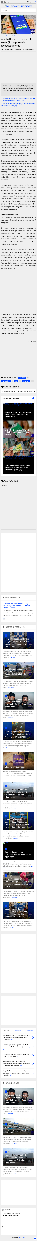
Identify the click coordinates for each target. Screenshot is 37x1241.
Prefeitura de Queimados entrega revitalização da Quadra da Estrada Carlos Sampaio (16, 605)
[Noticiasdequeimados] (11, 2)
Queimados (8, 35)
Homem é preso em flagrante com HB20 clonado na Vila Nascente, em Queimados (18, 734)
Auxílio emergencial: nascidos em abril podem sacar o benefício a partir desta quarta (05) (17, 468)
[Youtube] (5, 2)
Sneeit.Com (22, 1237)
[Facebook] (2, 2)
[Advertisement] (17, 67)
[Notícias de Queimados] (18, 6)
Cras (15, 35)
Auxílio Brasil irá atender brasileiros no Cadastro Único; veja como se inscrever (18, 432)
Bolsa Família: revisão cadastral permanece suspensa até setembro (18, 451)
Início (2, 35)
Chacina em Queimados (15, 767)
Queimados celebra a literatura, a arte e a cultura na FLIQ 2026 (18, 854)
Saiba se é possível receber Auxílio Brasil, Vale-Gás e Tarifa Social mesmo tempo (18, 414)
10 (6, 905)
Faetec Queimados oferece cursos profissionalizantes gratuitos (17, 1130)
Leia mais (12, 657)
